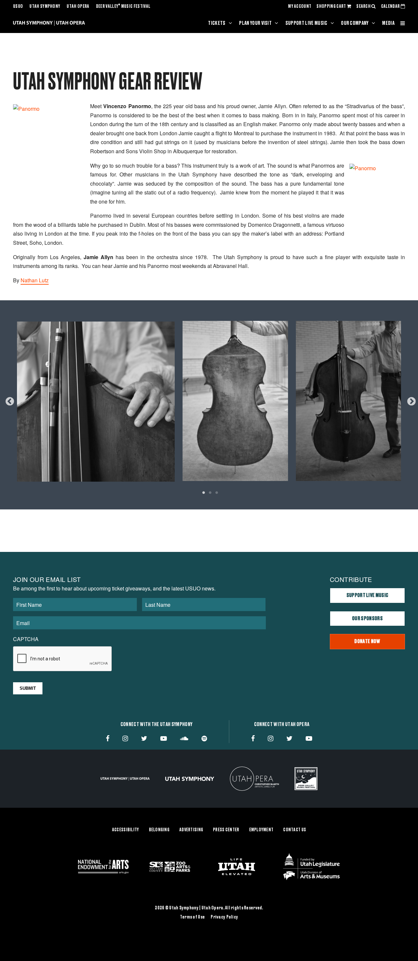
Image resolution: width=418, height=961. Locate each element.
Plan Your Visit (255, 23)
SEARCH (363, 6)
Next (410, 400)
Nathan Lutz (35, 280)
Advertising (191, 830)
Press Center (226, 830)
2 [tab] (210, 493)
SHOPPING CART (331, 6)
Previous (8, 400)
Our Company (355, 23)
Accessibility (125, 830)
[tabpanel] (209, 400)
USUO (18, 6)
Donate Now (367, 641)
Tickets (216, 23)
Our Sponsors (367, 618)
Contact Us (294, 830)
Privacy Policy (224, 917)
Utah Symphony (44, 6)
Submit (28, 688)
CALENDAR (391, 6)
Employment (261, 830)
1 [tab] (203, 493)
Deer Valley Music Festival (123, 6)
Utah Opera (78, 6)
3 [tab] (216, 493)
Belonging (159, 830)
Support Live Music (306, 23)
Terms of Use (192, 917)
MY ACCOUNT (299, 6)
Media (388, 23)
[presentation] (62, 659)
